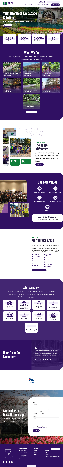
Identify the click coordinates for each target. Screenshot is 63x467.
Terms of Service (41, 427)
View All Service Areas (39, 270)
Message (34, 416)
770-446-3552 (46, 4)
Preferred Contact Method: (38, 411)
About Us (35, 452)
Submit (35, 430)
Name (34, 402)
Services (35, 450)
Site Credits (47, 450)
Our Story (39, 164)
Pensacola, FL (48, 257)
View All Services (31, 111)
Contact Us (55, 4)
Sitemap (46, 452)
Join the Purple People (41, 2)
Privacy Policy (47, 454)
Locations (35, 454)
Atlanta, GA (36, 254)
